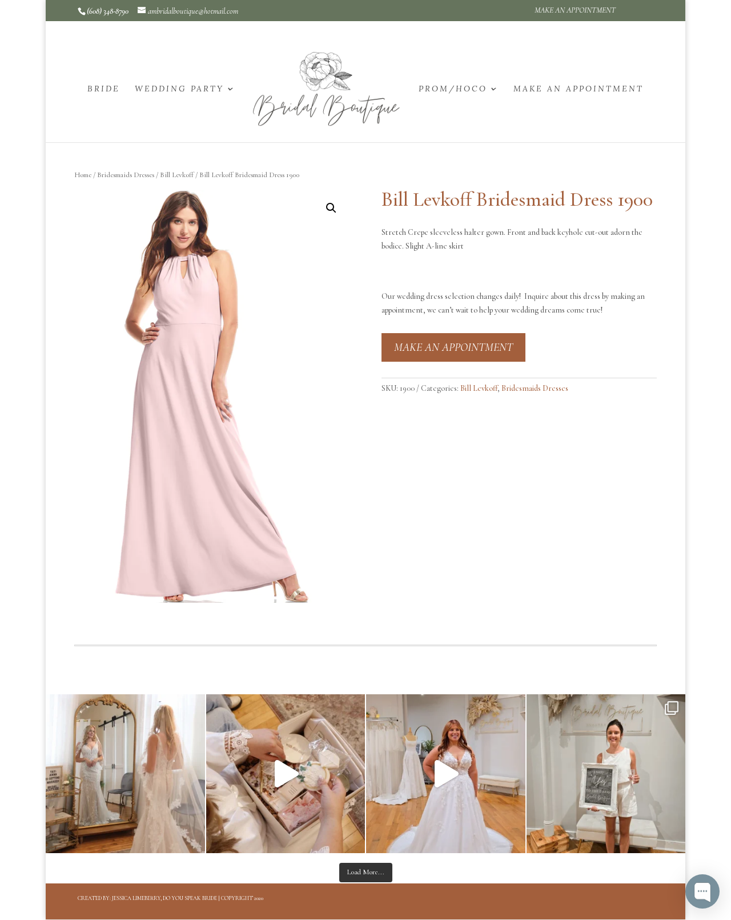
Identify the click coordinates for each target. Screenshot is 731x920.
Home (82, 174)
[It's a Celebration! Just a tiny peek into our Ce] (286, 774)
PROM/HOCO (453, 89)
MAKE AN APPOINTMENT (575, 10)
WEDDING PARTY (179, 89)
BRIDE (103, 89)
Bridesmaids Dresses (125, 174)
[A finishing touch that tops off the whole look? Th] (125, 774)
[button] (331, 208)
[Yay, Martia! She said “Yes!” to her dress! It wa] (606, 774)
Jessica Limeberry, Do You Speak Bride (164, 898)
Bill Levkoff (177, 174)
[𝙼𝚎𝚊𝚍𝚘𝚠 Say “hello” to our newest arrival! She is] (445, 774)
